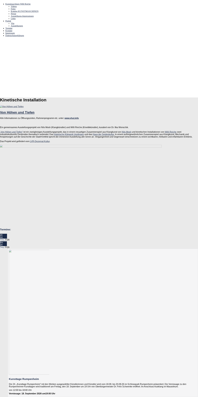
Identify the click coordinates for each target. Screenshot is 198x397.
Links (13, 18)
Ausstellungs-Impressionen (22, 16)
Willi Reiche (170, 132)
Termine (8, 28)
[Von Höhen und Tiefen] (12, 106)
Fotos (13, 9)
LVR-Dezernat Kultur (40, 141)
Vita (12, 23)
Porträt (8, 21)
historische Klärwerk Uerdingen (69, 134)
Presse (13, 14)
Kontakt (8, 31)
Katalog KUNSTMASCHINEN (25, 11)
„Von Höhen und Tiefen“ (11, 132)
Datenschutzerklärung (14, 35)
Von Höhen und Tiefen (17, 112)
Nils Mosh (126, 132)
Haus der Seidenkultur (103, 134)
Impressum (10, 33)
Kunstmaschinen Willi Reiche (18, 4)
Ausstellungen (17, 26)
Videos (14, 6)
